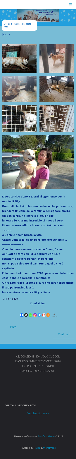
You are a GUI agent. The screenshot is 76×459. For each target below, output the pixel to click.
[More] (48, 312)
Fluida (36, 447)
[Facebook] (21, 312)
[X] (26, 312)
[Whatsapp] (30, 312)
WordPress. (49, 447)
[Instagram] (35, 312)
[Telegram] (39, 312)
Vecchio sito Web (38, 413)
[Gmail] (44, 312)
